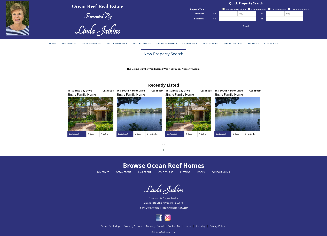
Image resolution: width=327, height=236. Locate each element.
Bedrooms (199, 18)
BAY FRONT (103, 172)
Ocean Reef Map (110, 226)
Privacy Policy (217, 226)
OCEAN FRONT (123, 172)
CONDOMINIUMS (221, 172)
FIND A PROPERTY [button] (116, 43)
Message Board (155, 226)
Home (188, 226)
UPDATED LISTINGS (91, 43)
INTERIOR (185, 172)
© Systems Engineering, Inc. (163, 232)
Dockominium (279, 9)
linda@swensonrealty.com (174, 207)
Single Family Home (236, 9)
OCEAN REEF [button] (189, 43)
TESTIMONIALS (210, 43)
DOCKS (201, 172)
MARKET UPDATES (233, 43)
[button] (163, 150)
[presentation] (162, 144)
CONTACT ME (271, 43)
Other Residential (300, 9)
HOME (52, 43)
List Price (199, 13)
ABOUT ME (253, 43)
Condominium (258, 9)
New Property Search (163, 54)
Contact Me (174, 226)
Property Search (133, 226)
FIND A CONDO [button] (141, 43)
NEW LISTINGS (68, 43)
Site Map (201, 226)
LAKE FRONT (144, 172)
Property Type (197, 9)
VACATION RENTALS (166, 43)
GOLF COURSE (165, 172)
